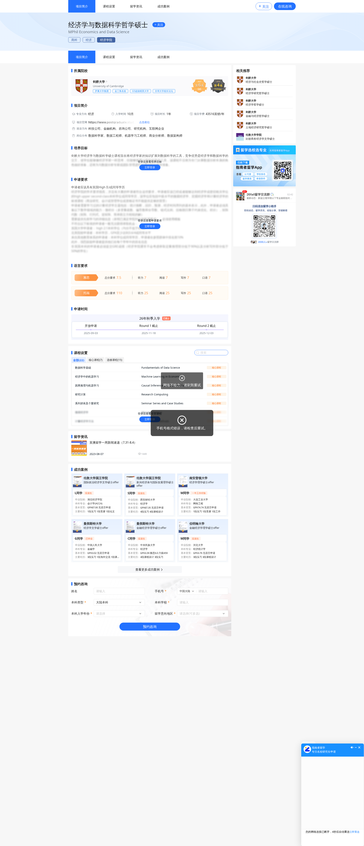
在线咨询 (285, 6)
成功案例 (163, 6)
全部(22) (78, 360)
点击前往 (144, 122)
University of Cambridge (108, 86)
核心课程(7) (95, 360)
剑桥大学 (99, 82)
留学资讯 (136, 6)
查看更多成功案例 (147, 569)
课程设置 (109, 6)
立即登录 (149, 167)
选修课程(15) (114, 360)
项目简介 (82, 6)
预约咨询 (150, 626)
